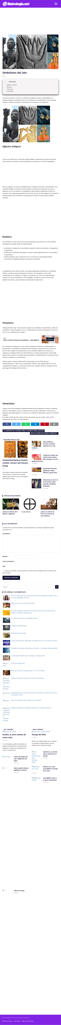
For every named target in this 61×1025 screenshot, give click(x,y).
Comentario (7, 533)
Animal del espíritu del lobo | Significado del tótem (21, 759)
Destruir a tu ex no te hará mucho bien (23, 603)
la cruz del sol (26, 512)
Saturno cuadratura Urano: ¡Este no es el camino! (26, 700)
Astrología (34, 463)
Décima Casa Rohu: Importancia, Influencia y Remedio (27, 678)
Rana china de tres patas (18, 633)
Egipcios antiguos (12, 85)
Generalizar (10, 91)
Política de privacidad (27, 1021)
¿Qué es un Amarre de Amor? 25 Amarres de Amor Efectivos (47, 514)
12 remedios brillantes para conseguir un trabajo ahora (28, 656)
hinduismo (10, 89)
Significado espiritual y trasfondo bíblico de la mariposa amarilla (31, 708)
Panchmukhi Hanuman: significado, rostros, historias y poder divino (50, 470)
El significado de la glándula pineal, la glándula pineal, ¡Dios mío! (24, 431)
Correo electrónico (9, 561)
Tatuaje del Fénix (39, 735)
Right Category (38, 729)
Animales (5, 740)
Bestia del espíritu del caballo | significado (44, 434)
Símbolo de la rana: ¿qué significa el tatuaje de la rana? (50, 769)
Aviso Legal (17, 1021)
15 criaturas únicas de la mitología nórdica (24, 618)
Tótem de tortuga (19, 890)
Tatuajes (34, 737)
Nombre (5, 556)
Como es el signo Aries (18, 663)
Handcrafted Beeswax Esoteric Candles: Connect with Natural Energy (15, 463)
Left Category (8, 729)
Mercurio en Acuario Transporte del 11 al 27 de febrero (28, 670)
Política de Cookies (7, 1021)
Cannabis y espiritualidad (18, 626)
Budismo (9, 87)
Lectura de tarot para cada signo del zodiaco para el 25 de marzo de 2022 (34, 640)
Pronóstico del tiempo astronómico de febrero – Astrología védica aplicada (34, 648)
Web (4, 566)
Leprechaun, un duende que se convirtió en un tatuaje (50, 754)
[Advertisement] (30, 19)
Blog (4, 76)
